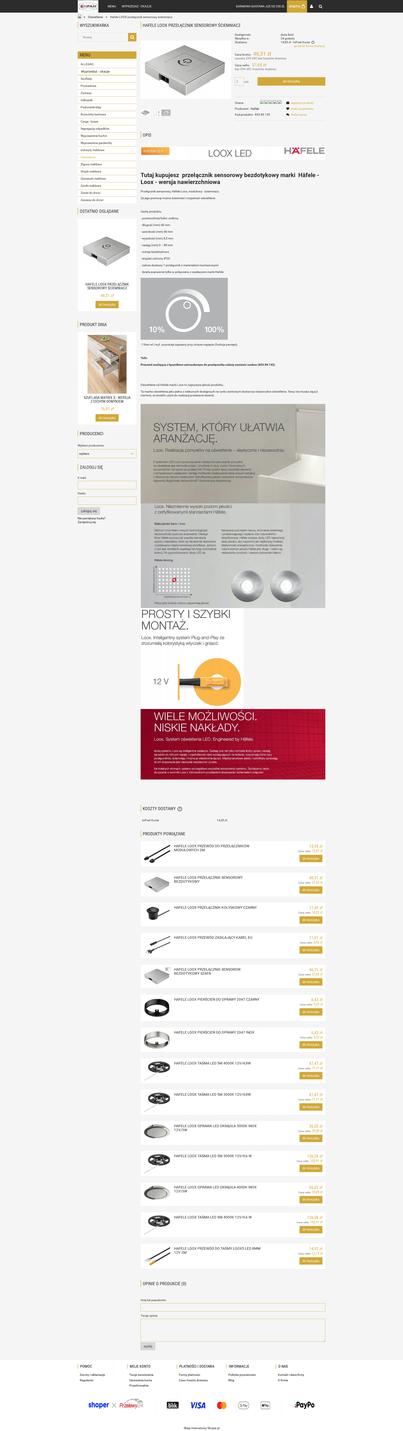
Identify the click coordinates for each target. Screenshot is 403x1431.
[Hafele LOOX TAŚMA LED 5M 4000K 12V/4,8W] (157, 1071)
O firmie (283, 1380)
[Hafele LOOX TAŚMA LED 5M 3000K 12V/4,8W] (157, 1102)
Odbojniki (87, 100)
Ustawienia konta (140, 1380)
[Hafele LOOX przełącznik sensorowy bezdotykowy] (157, 884)
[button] (299, 102)
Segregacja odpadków (95, 128)
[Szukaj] (132, 37)
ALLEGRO (87, 64)
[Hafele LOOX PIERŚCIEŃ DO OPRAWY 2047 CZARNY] (157, 1008)
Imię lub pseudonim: (153, 1300)
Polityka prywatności (242, 1374)
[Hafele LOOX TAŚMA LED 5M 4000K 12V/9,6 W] (157, 1225)
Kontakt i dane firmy (291, 1374)
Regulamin (87, 1380)
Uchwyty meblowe (92, 150)
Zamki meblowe (91, 185)
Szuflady (86, 78)
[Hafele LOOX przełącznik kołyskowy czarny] (157, 913)
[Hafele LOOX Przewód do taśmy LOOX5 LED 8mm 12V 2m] (157, 1256)
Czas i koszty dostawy (193, 1380)
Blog (231, 1380)
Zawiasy (86, 93)
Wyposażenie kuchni (94, 135)
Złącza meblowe (91, 164)
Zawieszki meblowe (93, 178)
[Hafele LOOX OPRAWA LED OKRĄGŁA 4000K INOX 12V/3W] (157, 1192)
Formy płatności (189, 1374)
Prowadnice (88, 85)
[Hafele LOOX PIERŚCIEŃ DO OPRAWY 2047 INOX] (157, 1040)
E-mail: (82, 477)
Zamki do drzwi (90, 193)
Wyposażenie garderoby (96, 143)
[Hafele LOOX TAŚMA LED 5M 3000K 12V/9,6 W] (157, 1163)
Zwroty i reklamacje (92, 1374)
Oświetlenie (88, 157)
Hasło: (82, 493)
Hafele (255, 108)
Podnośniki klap (91, 107)
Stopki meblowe (91, 171)
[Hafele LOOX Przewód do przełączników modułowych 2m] (157, 854)
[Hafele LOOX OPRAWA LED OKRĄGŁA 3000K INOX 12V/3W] (157, 1131)
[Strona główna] (88, 6)
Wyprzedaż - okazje (95, 71)
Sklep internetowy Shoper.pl (202, 1428)
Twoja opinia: (149, 1315)
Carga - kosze (89, 121)
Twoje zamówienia (141, 1374)
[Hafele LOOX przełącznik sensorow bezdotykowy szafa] (157, 976)
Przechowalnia (139, 1385)
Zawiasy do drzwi (92, 200)
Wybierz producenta (91, 445)
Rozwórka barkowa (93, 114)
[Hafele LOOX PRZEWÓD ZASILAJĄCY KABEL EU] (157, 946)
